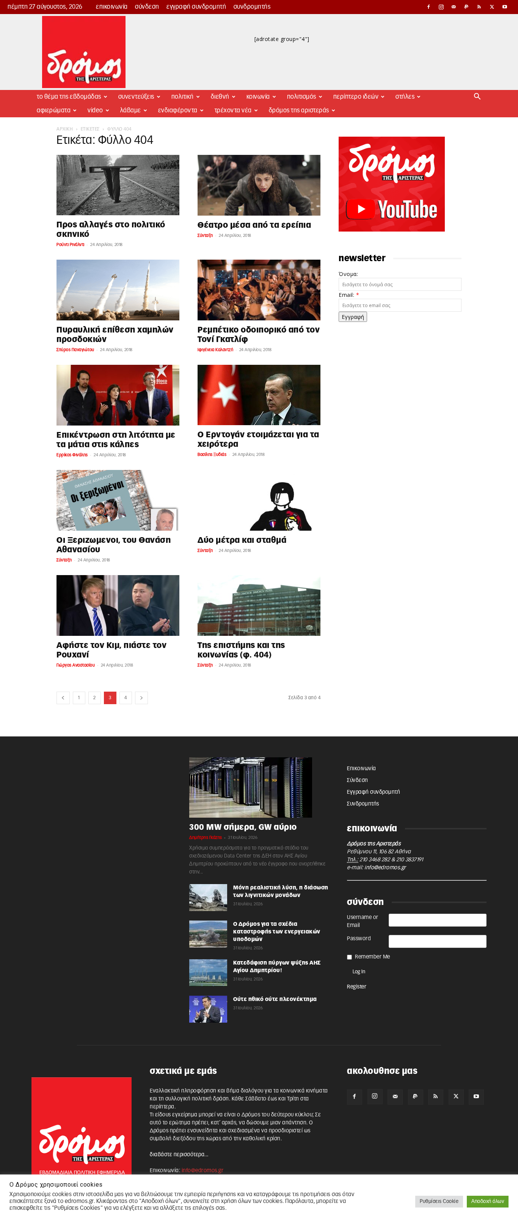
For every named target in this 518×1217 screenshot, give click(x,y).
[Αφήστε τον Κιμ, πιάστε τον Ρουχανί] (118, 605)
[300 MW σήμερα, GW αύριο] (259, 787)
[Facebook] (428, 7)
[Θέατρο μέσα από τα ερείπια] (259, 185)
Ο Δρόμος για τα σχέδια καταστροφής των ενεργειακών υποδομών (276, 932)
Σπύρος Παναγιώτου (75, 350)
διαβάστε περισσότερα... (179, 1154)
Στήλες (405, 97)
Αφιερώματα (54, 110)
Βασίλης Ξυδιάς (212, 454)
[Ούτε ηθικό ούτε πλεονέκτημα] (208, 1009)
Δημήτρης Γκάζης (205, 838)
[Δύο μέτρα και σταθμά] (259, 500)
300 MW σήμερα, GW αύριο (243, 827)
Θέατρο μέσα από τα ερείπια (254, 225)
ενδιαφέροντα (178, 110)
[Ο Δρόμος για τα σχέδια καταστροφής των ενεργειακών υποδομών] (208, 934)
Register (356, 987)
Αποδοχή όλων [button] (487, 1201)
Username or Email (362, 921)
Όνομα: (348, 273)
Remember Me (372, 957)
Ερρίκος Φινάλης (72, 455)
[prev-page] (63, 698)
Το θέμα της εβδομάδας (69, 97)
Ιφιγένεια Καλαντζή (215, 350)
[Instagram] (441, 7)
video (95, 110)
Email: (349, 294)
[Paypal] (466, 7)
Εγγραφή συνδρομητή (196, 7)
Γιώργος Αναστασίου (76, 665)
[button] (477, 97)
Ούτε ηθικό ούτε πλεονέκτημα (275, 999)
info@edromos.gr (385, 867)
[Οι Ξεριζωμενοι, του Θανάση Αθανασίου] (118, 500)
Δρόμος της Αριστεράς (299, 110)
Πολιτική (182, 97)
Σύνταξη (205, 235)
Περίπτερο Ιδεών (356, 97)
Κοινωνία (258, 97)
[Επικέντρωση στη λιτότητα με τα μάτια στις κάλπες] (118, 395)
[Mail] (454, 7)
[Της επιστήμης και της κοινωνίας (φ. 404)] (259, 605)
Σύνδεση (147, 7)
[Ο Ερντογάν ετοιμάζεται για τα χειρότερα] (259, 395)
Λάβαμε (130, 110)
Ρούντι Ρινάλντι (71, 245)
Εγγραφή (353, 316)
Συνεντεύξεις (136, 97)
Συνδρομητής (252, 7)
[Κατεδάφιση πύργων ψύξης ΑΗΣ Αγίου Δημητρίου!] (208, 972)
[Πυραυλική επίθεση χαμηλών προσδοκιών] (118, 290)
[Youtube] (504, 7)
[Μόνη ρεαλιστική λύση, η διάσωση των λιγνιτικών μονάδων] (208, 897)
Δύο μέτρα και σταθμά (242, 540)
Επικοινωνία (112, 7)
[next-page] (141, 698)
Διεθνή (220, 97)
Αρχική (65, 129)
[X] (492, 7)
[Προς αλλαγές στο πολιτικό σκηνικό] (118, 185)
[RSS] (479, 7)
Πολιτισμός (301, 97)
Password (359, 938)
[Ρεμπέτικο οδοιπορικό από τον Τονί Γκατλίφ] (259, 290)
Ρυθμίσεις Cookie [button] (439, 1201)
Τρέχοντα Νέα (233, 110)
